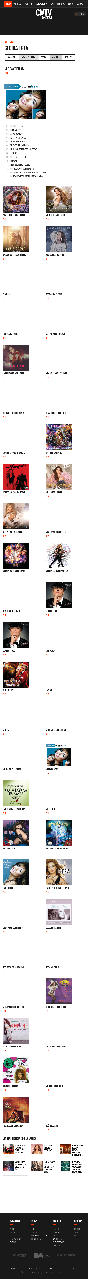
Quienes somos (58, 1242)
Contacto (56, 1245)
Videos (44, 57)
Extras (80, 3)
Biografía (12, 57)
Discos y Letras (29, 57)
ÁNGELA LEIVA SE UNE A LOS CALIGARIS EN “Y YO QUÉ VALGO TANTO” (49, 1167)
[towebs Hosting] (19, 1255)
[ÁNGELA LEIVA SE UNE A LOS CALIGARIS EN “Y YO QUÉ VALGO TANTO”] (37, 1166)
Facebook (56, 1235)
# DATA (34, 1229)
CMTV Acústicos (58, 3)
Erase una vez (37, 1239)
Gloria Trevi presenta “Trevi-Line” (48, 1147)
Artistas (18, 3)
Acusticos (35, 1232)
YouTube (56, 1229)
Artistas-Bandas (16, 1232)
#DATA (70, 3)
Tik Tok (59, 1239)
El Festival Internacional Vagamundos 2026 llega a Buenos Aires (77, 1167)
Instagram (57, 1232)
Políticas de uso (72, 1269)
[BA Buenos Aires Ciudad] (41, 1255)
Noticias (28, 3)
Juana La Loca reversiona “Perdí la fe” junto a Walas (20, 1149)
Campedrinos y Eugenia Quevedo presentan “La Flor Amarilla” (77, 1150)
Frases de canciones (39, 1235)
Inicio (8, 3)
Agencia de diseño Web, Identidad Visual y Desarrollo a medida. (46, 1273)
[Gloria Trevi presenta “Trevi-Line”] (37, 1149)
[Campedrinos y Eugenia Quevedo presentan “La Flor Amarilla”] (65, 1149)
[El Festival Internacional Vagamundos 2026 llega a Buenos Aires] (65, 1166)
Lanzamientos (42, 3)
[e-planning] (66, 1255)
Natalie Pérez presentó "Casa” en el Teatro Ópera (21, 1166)
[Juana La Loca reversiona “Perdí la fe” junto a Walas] (8, 1149)
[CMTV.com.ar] (44, 14)
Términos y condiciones (58, 1269)
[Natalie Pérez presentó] (8, 1166)
